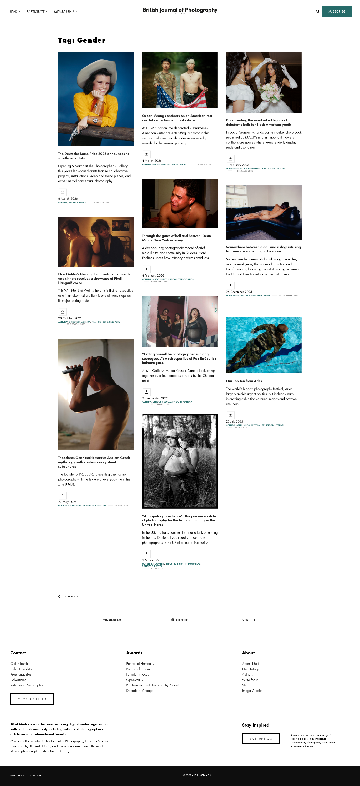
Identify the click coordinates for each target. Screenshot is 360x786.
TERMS (11, 775)
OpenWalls (134, 679)
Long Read (194, 564)
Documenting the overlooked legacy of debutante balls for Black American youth (258, 122)
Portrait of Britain (138, 668)
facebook (181, 620)
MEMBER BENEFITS (32, 699)
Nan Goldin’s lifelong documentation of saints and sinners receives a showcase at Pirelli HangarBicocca (94, 278)
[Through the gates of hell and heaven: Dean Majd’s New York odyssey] (180, 203)
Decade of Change (140, 690)
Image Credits (252, 690)
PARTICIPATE (36, 11)
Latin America (184, 402)
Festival (280, 425)
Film (94, 322)
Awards (73, 202)
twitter (249, 620)
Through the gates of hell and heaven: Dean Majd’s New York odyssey (176, 237)
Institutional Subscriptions (28, 685)
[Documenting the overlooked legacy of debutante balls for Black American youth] (264, 82)
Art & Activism (252, 425)
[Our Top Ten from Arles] (264, 345)
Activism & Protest (69, 322)
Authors (247, 674)
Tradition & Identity (94, 505)
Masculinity (159, 279)
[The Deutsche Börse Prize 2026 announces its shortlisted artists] (96, 99)
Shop (245, 685)
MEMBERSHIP (64, 11)
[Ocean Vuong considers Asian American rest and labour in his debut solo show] (180, 80)
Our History (250, 668)
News (82, 202)
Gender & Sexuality (251, 295)
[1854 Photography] (180, 11)
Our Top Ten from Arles (244, 380)
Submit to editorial (23, 668)
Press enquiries (20, 674)
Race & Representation (165, 164)
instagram (113, 620)
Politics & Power (152, 566)
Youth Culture (276, 169)
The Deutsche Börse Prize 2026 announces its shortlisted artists (93, 155)
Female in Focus (137, 674)
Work (183, 164)
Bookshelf (232, 169)
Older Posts (70, 596)
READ (13, 11)
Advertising (18, 679)
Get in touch (19, 663)
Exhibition (268, 425)
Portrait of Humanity (140, 663)
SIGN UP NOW (261, 739)
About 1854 (250, 663)
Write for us (250, 679)
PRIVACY (22, 775)
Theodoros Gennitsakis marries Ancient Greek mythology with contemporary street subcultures (94, 461)
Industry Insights (176, 564)
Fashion (77, 505)
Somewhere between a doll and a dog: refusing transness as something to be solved (263, 249)
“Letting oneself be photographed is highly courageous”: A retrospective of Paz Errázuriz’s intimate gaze (179, 358)
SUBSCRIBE (337, 11)
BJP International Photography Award (152, 685)
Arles (239, 425)
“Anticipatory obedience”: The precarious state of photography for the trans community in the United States (179, 520)
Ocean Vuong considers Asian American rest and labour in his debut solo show (177, 117)
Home (267, 295)
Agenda (62, 202)
